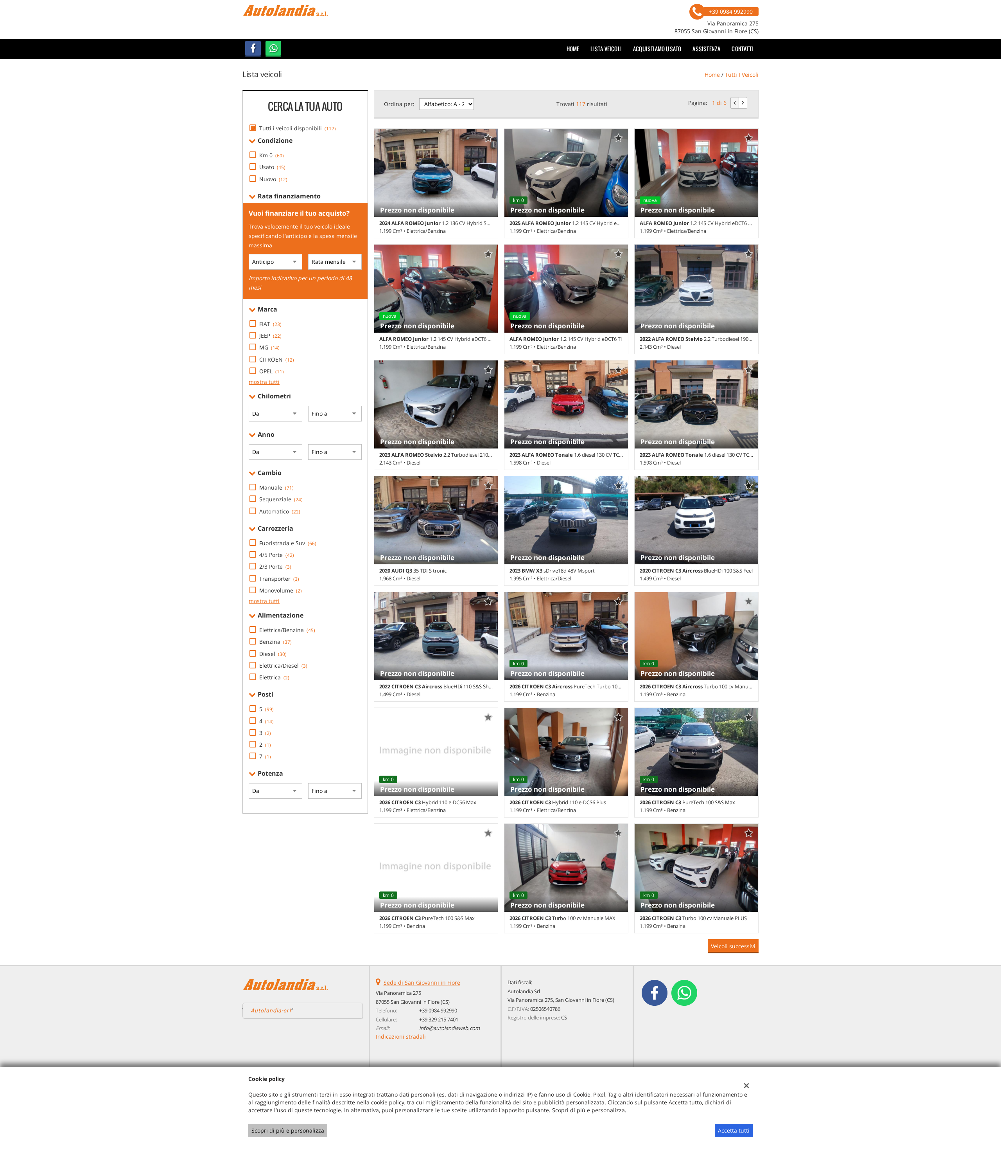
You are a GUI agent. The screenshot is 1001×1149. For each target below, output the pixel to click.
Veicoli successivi (733, 946)
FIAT (270, 324)
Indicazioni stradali (401, 1036)
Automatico (279, 511)
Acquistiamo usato (657, 49)
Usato (272, 167)
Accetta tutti (734, 1130)
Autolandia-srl (271, 1010)
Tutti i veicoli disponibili (297, 128)
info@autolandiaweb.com (449, 1028)
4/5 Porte (276, 554)
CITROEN (276, 359)
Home (573, 49)
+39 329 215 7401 (438, 1019)
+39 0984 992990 (438, 1010)
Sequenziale (281, 499)
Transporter (279, 578)
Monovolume (280, 590)
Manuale (276, 487)
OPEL (271, 371)
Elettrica (274, 677)
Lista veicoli (606, 49)
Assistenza (706, 49)
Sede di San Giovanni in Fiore (422, 982)
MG (269, 347)
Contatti (742, 49)
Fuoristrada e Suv (287, 543)
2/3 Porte (275, 566)
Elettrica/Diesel (283, 665)
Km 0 (271, 155)
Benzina (275, 641)
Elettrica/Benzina (287, 630)
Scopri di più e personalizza (287, 1130)
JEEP (270, 335)
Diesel (273, 653)
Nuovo (273, 179)
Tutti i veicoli (742, 74)
